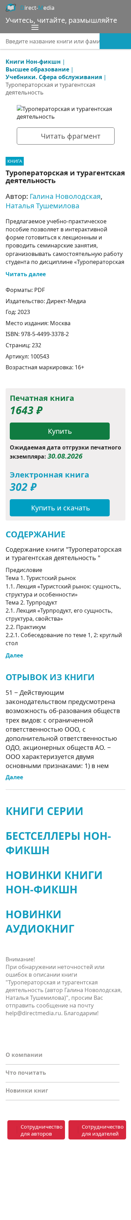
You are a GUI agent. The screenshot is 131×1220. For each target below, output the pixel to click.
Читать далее (26, 274)
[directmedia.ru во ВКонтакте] (12, 1158)
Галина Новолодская (65, 196)
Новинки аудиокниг (40, 921)
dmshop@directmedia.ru (92, 1179)
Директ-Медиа (66, 301)
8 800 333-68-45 (96, 1154)
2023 (23, 312)
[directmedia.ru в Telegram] (26, 1158)
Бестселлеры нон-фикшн (58, 843)
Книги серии (44, 811)
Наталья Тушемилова (42, 205)
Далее (14, 655)
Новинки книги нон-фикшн (54, 882)
